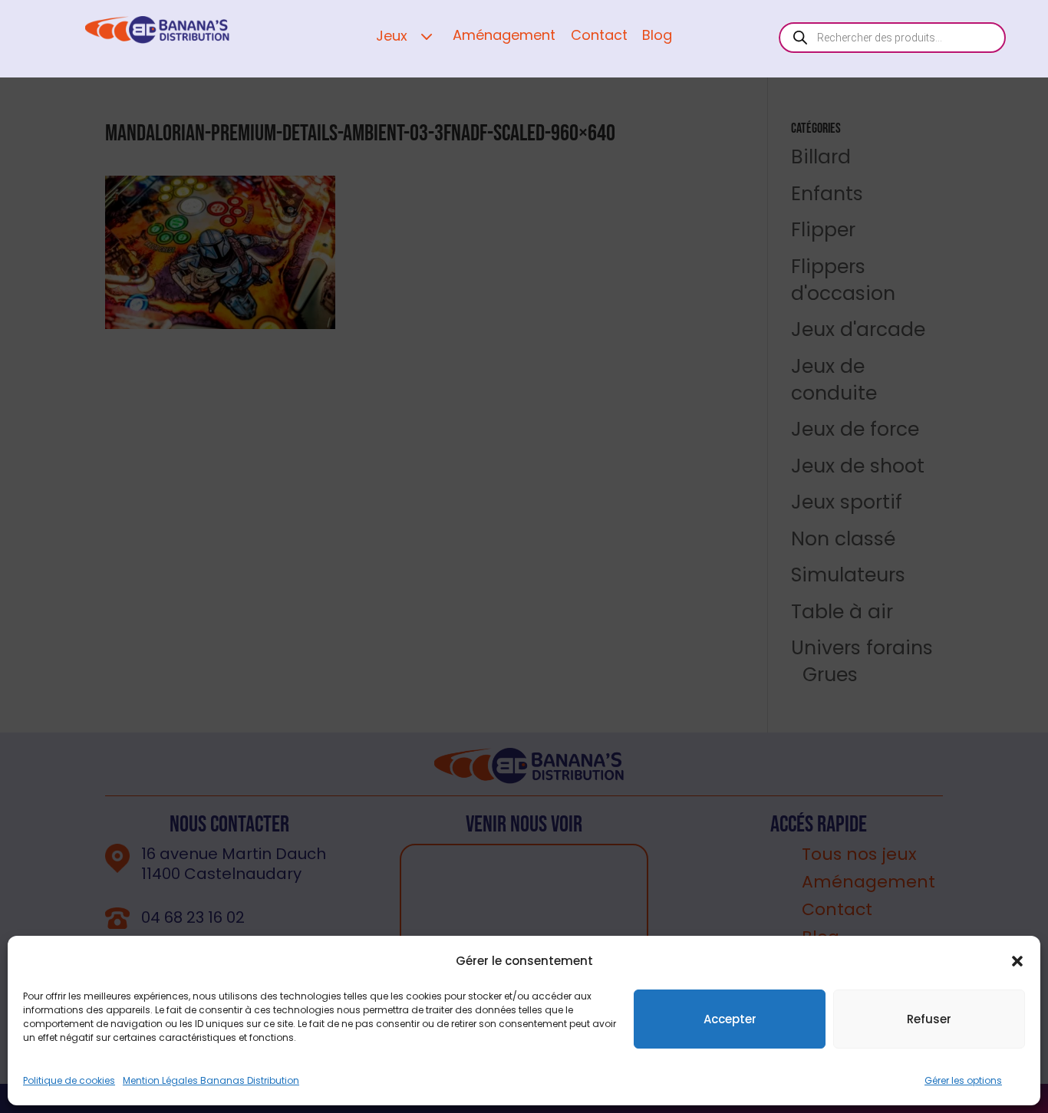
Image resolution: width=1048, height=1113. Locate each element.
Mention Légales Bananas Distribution (211, 1080)
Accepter (730, 1019)
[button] (1017, 961)
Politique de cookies (69, 1080)
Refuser (929, 1019)
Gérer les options (963, 1080)
